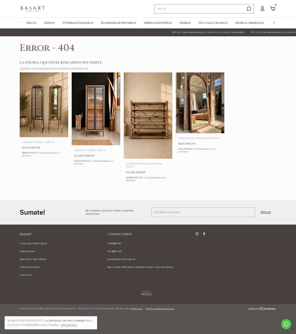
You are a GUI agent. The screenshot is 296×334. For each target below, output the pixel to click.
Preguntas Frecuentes (33, 259)
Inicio (32, 23)
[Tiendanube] (261, 309)
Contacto (26, 275)
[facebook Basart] (204, 233)
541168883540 (114, 243)
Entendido (69, 325)
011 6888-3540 (115, 251)
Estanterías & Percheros (118, 23)
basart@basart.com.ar (121, 259)
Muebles (185, 23)
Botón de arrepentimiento (160, 308)
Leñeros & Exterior (158, 23)
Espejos (49, 23)
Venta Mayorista (30, 267)
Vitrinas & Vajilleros (77, 23)
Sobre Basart (27, 251)
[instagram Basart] (196, 233)
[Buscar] (248, 8)
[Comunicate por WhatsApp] (286, 324)
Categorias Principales (33, 243)
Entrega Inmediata (249, 23)
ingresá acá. (136, 308)
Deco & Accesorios (213, 23)
